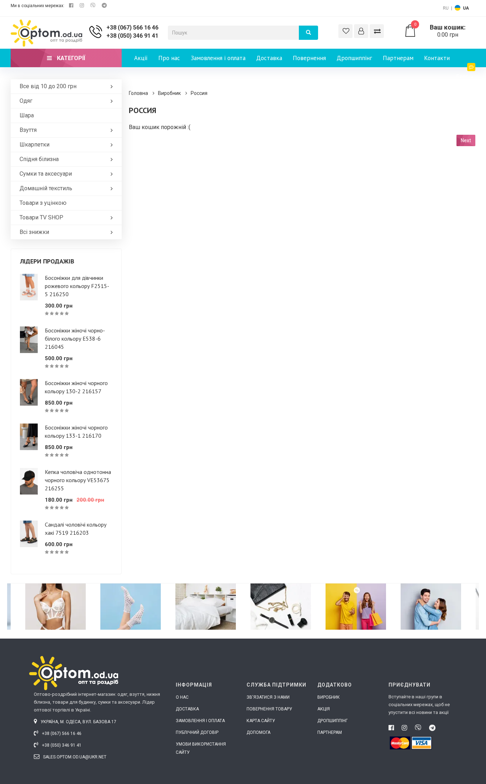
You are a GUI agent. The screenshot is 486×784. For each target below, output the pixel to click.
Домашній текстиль (46, 188)
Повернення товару (269, 708)
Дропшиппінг (354, 58)
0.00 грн (440, 31)
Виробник (169, 93)
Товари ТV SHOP (41, 217)
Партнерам (398, 58)
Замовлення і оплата (218, 58)
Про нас (169, 58)
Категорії (70, 58)
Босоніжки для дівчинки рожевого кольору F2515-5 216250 (77, 286)
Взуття (28, 130)
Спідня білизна (39, 159)
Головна (138, 93)
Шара (27, 115)
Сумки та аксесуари (46, 173)
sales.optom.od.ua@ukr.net (74, 756)
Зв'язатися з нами (268, 697)
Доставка (269, 58)
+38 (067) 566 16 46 (132, 27)
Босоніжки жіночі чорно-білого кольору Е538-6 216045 (75, 338)
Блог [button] (463, 76)
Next (466, 140)
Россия (199, 93)
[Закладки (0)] (345, 31)
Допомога (258, 732)
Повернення (309, 58)
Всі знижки (34, 232)
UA (466, 8)
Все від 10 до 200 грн (48, 86)
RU (446, 8)
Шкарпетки (34, 144)
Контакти (437, 58)
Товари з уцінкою (43, 202)
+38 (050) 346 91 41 (132, 35)
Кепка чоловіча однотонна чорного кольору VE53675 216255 (78, 480)
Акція (323, 708)
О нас (182, 697)
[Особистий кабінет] (361, 31)
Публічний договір (197, 732)
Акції (141, 58)
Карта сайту (261, 720)
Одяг (26, 100)
